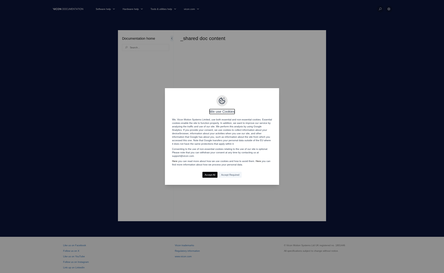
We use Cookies (222, 111)
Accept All (210, 174)
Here (174, 161)
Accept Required (230, 174)
